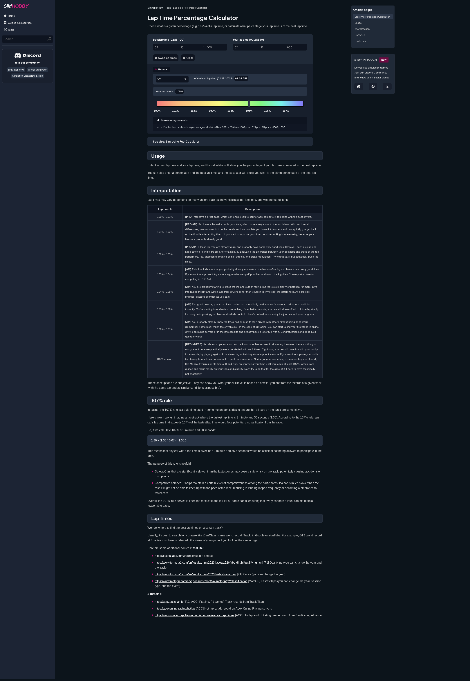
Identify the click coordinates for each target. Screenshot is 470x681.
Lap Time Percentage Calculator (372, 16)
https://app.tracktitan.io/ (169, 601)
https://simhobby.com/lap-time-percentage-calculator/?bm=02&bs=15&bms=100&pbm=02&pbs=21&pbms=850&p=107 (221, 127)
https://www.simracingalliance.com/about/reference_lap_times (194, 615)
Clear (189, 57)
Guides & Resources (20, 22)
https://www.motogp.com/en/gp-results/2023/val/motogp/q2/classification (201, 581)
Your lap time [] (248, 39)
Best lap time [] (168, 39)
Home (11, 15)
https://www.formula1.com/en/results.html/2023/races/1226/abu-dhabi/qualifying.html (209, 562)
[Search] (49, 38)
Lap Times (360, 40)
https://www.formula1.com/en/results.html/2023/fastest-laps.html (195, 574)
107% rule (360, 34)
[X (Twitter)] (387, 86)
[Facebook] (373, 86)
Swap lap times (167, 57)
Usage (358, 22)
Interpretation (362, 28)
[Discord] (358, 86)
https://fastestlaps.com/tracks (173, 555)
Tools (11, 29)
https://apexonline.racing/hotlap (175, 608)
